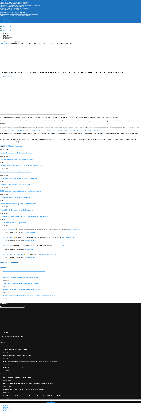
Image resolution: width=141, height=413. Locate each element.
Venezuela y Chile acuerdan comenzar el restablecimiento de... (16, 15)
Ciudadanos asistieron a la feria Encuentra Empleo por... (19, 178)
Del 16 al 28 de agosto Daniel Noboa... (10, 9)
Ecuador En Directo (8, 76)
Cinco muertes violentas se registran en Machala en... (17, 159)
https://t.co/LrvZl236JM (58, 246)
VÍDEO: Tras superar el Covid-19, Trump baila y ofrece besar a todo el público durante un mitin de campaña (30, 361)
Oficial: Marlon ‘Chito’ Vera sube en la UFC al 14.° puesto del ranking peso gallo (23, 389)
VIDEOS (5, 18)
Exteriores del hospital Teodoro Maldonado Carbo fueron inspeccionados (19, 14)
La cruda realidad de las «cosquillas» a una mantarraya (17, 355)
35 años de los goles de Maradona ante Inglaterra (15, 349)
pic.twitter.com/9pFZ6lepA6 (48, 254)
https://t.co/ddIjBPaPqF (74, 229)
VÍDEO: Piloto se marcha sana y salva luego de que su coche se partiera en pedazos (23, 367)
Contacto (5, 19)
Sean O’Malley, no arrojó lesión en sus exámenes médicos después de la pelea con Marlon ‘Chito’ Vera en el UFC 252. (32, 395)
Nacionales (6, 43)
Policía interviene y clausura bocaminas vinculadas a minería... (21, 191)
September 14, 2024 (30, 257)
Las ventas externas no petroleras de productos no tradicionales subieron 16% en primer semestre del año (29, 295)
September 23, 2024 (30, 240)
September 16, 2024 (30, 249)
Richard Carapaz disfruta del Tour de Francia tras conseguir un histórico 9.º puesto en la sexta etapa (28, 383)
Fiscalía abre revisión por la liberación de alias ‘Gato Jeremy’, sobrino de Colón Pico (24, 271)
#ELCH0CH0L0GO (8, 254)
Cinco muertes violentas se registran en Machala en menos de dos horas (20, 277)
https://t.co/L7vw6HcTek (68, 237)
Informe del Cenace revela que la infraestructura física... (18, 204)
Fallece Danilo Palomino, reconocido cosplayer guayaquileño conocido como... (20, 5)
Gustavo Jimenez (51, 402)
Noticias (5, 22)
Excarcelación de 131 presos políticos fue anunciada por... (15, 8)
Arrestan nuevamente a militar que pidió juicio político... (14, 2)
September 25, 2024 (30, 232)
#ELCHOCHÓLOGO (9, 229)
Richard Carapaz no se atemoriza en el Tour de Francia (17, 377)
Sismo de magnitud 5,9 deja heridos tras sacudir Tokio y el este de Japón (21, 283)
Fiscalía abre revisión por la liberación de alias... (16, 153)
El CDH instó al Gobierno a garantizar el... (14, 223)
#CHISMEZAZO (19, 254)
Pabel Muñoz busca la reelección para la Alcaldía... (13, 12)
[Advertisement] (70, 57)
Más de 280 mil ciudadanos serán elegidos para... (16, 210)
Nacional (7, 145)
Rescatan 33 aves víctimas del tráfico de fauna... (16, 184)
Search (17, 41)
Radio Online (6, 21)
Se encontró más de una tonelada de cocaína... (15, 172)
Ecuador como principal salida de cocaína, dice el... (17, 197)
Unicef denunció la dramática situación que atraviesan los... (15, 11)
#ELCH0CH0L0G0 (8, 237)
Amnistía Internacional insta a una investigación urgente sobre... (21, 165)
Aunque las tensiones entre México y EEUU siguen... (14, 3)
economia (2, 145)
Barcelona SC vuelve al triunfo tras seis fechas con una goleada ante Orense (21, 289)
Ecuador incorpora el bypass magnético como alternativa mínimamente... (24, 216)
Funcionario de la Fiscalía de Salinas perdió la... (12, 6)
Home (1, 43)
